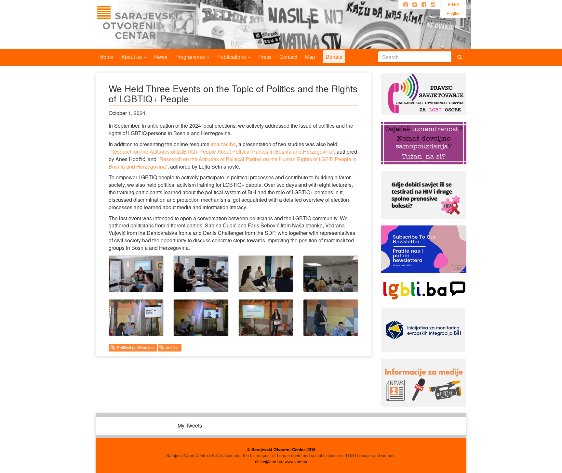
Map (310, 56)
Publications (232, 56)
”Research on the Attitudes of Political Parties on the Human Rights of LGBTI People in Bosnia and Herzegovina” (233, 162)
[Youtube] (405, 4)
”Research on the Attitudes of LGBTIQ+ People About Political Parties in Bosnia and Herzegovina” (221, 151)
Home (107, 56)
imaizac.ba (223, 144)
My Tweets (190, 425)
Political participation (135, 347)
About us (132, 56)
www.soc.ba (296, 461)
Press (265, 56)
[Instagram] (433, 4)
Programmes (190, 56)
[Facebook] (424, 4)
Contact (288, 56)
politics (172, 347)
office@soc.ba (268, 461)
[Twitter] (415, 4)
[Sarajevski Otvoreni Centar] (150, 24)
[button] (136, 273)
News (160, 56)
